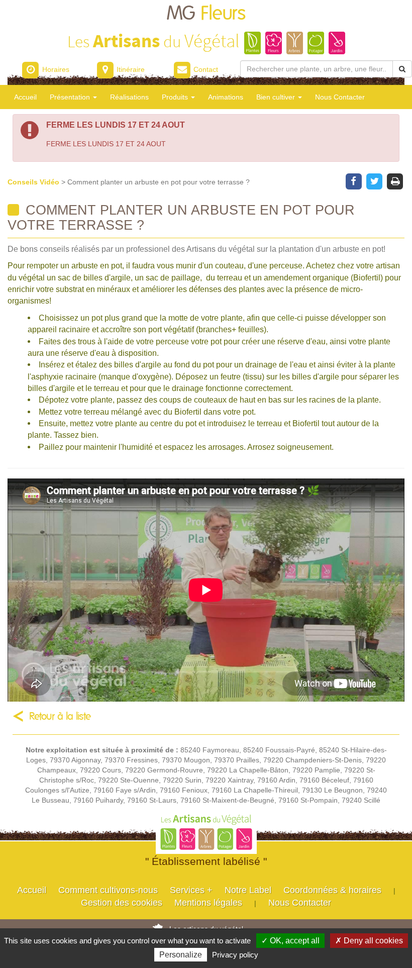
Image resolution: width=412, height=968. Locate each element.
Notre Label (248, 890)
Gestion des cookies (121, 903)
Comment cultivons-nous (108, 890)
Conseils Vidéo (34, 182)
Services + (191, 890)
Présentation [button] (71, 97)
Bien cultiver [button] (276, 97)
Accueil (25, 97)
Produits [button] (176, 97)
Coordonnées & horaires (332, 890)
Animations (225, 97)
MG (206, 14)
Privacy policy (235, 954)
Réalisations (129, 97)
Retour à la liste (60, 716)
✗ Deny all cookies (369, 940)
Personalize (180, 954)
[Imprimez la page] (395, 180)
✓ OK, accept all (290, 940)
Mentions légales (208, 903)
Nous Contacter (340, 97)
